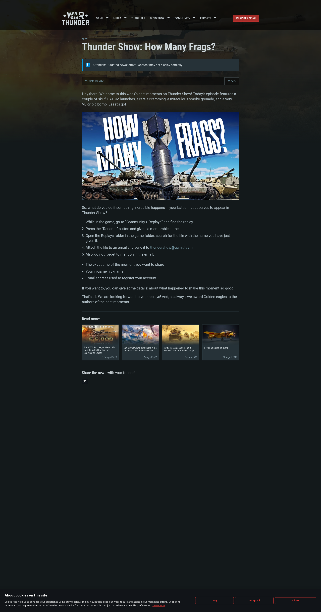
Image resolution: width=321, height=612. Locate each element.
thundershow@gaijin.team (171, 247)
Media (117, 18)
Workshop (157, 18)
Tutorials (138, 18)
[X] (85, 381)
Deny (215, 600)
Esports (205, 18)
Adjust (295, 600)
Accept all (254, 600)
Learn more (158, 605)
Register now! (246, 18)
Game (99, 18)
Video (232, 81)
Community (182, 18)
